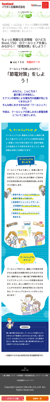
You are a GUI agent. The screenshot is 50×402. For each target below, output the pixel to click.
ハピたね (17, 25)
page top (25, 370)
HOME (6, 25)
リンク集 (45, 375)
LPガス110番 (13, 398)
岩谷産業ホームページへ (26, 380)
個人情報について (9, 375)
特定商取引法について (32, 375)
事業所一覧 (37, 398)
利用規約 (20, 375)
